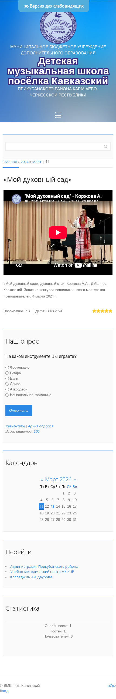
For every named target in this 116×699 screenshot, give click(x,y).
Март (37, 161)
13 (52, 506)
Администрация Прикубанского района (44, 566)
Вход (4, 690)
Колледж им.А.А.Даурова (31, 577)
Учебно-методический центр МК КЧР (42, 571)
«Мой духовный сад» (38, 179)
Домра (15, 384)
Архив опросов (40, 426)
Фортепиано (19, 367)
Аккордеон (18, 389)
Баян (14, 378)
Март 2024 (58, 479)
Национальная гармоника (30, 395)
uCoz (112, 685)
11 (41, 506)
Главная (10, 161)
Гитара (15, 373)
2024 (24, 161)
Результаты (15, 426)
